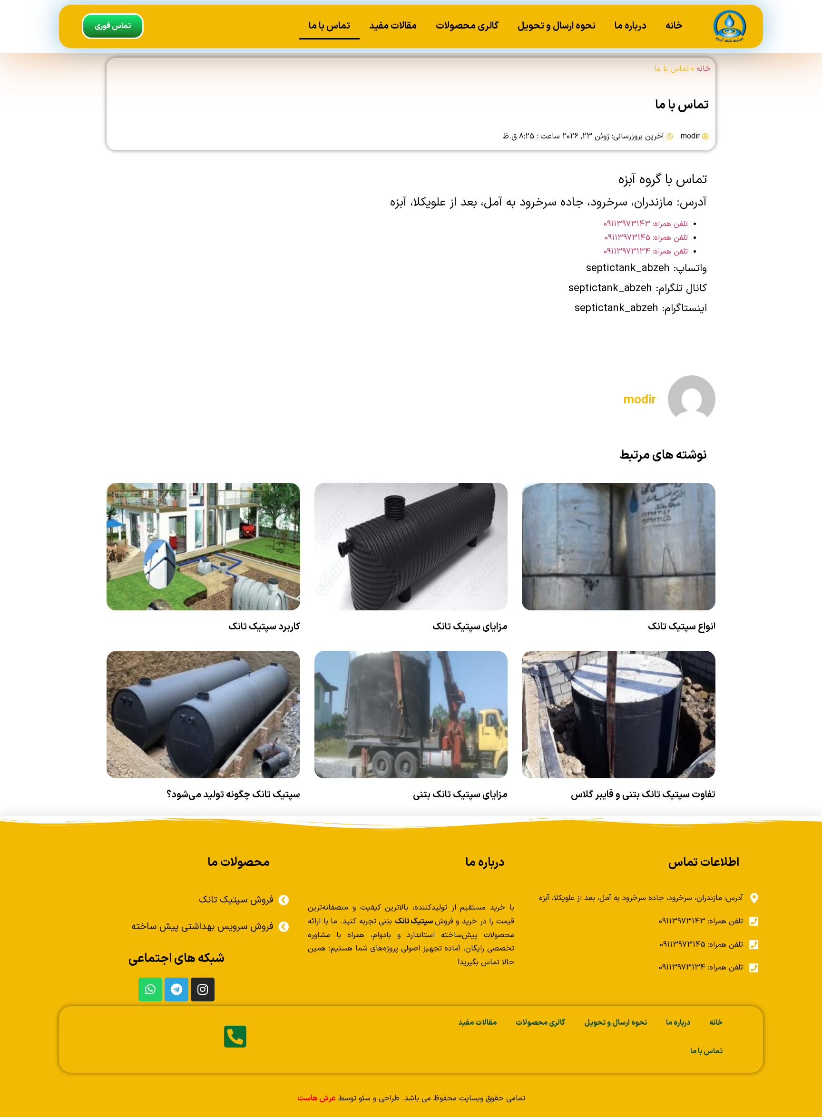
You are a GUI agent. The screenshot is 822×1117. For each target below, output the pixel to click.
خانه (674, 26)
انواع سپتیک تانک (681, 627)
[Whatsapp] (150, 989)
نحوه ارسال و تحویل (557, 26)
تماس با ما (329, 26)
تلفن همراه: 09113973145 (646, 238)
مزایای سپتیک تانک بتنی (460, 795)
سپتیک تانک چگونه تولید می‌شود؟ (233, 795)
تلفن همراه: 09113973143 (646, 224)
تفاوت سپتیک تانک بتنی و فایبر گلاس (643, 795)
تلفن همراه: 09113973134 (646, 251)
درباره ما (630, 26)
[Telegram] (176, 989)
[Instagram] (203, 989)
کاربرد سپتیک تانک (264, 627)
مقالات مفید (393, 26)
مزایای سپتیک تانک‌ (470, 627)
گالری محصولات (467, 26)
